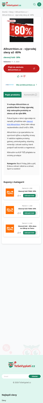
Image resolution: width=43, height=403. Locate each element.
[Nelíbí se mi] (24, 76)
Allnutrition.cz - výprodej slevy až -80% (18, 15)
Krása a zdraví (13, 166)
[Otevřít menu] (39, 4)
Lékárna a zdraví (26, 166)
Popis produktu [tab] (12, 94)
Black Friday (21, 163)
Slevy (11, 12)
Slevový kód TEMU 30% (27, 191)
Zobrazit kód (29, 196)
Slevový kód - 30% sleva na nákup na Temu (27, 227)
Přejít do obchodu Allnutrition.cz (15, 68)
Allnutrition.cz (21, 12)
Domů (4, 12)
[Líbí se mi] (19, 76)
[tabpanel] (21, 136)
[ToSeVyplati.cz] (11, 4)
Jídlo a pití (31, 163)
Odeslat (35, 376)
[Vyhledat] (34, 4)
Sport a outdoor (14, 169)
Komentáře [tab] (29, 94)
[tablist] (21, 95)
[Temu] (10, 192)
